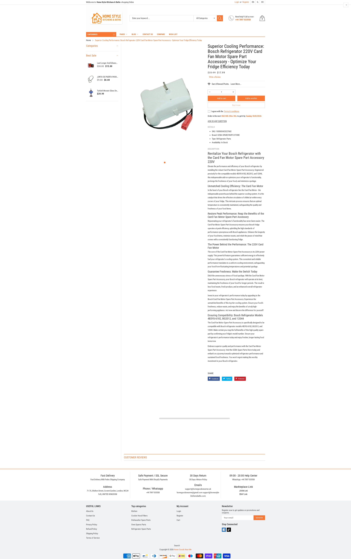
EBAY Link (243, 494)
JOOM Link (243, 491)
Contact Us (148, 34)
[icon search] (220, 18)
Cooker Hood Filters (139, 515)
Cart (178, 520)
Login (237, 2)
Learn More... (236, 84)
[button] (164, 162)
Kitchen (134, 511)
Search (177, 545)
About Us (89, 511)
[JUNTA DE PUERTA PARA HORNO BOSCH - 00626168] (91, 78)
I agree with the (217, 111)
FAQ (87, 520)
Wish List (173, 34)
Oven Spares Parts (138, 524)
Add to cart (221, 98)
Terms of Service (93, 538)
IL (257, 2)
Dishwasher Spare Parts (141, 520)
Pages (122, 34)
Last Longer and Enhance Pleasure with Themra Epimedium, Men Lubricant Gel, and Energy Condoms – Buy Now (107, 63)
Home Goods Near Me (183, 549)
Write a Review (215, 77)
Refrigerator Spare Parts (141, 529)
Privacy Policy (91, 524)
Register (244, 2)
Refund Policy (91, 529)
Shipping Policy (92, 533)
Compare (161, 34)
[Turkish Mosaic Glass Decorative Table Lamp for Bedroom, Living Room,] (91, 92)
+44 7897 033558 (243, 19)
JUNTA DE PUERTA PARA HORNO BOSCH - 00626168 (107, 77)
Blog (134, 34)
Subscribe (259, 518)
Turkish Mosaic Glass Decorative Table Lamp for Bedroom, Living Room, (107, 90)
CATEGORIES (92, 34)
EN (253, 2)
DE (262, 2)
